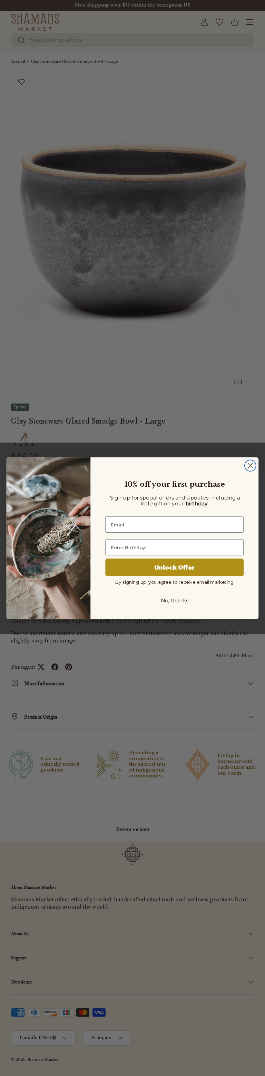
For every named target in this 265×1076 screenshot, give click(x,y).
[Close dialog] (250, 465)
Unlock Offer (174, 567)
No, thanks (174, 601)
